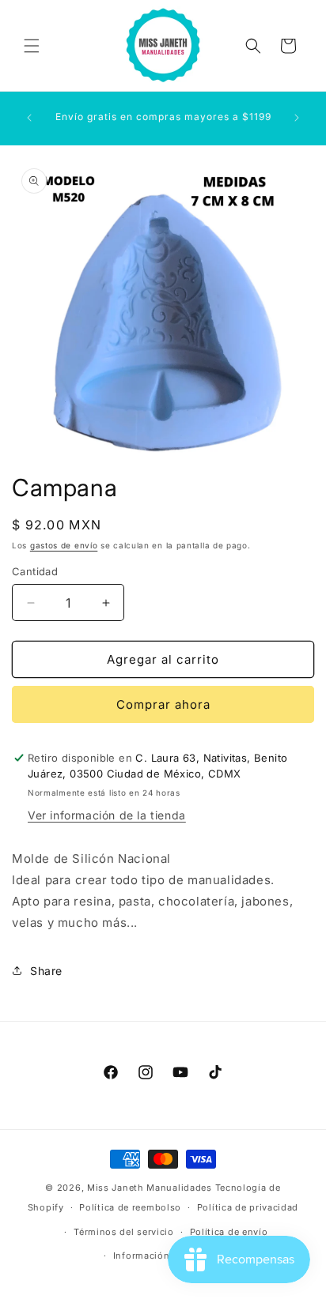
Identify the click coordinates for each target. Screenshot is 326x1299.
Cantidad (35, 571)
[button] (31, 45)
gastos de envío (64, 545)
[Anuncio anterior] (29, 117)
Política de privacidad (247, 1207)
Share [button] (46, 970)
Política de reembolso (130, 1207)
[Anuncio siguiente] (296, 117)
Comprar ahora (163, 704)
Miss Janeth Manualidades (149, 1187)
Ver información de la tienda (107, 815)
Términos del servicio (124, 1231)
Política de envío (229, 1231)
